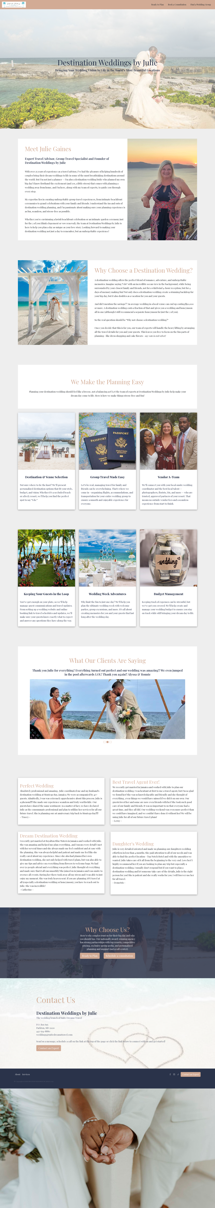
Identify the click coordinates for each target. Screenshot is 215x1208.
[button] (17, 1074)
